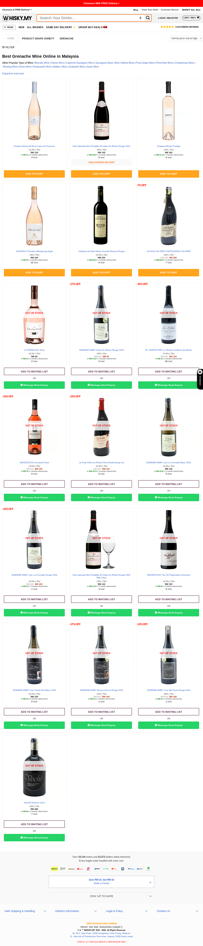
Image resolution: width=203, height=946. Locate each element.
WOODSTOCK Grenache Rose (34, 462)
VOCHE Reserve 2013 (34, 802)
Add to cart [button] (34, 174)
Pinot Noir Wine (164, 63)
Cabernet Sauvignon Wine (80, 63)
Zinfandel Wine (77, 66)
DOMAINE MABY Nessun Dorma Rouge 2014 (101, 690)
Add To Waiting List (34, 371)
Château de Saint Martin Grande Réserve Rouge (102, 251)
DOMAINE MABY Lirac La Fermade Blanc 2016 (168, 462)
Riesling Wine (10, 66)
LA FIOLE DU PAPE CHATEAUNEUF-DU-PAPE (169, 251)
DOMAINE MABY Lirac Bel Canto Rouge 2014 (168, 690)
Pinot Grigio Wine (145, 63)
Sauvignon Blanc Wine (108, 63)
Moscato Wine (41, 63)
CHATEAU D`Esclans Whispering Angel (34, 251)
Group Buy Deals (90, 27)
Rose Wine (25, 66)
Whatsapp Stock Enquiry (35, 385)
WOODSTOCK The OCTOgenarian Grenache (168, 575)
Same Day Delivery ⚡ (61, 27)
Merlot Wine (128, 63)
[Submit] (148, 18)
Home (10, 38)
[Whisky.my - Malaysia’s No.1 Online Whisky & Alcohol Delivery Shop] (17, 17)
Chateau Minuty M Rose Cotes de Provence (34, 146)
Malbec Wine (60, 66)
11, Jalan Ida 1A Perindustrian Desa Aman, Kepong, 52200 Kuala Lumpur (101, 936)
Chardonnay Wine (184, 63)
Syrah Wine (93, 66)
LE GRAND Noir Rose (34, 350)
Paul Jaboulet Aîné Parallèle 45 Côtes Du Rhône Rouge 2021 (101, 146)
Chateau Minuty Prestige (168, 146)
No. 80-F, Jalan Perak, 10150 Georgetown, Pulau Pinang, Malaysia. (102, 933)
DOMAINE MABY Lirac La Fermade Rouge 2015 (34, 575)
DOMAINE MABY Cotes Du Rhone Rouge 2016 (101, 350)
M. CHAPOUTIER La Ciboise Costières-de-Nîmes (168, 350)
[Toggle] (151, 896)
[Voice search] (140, 18)
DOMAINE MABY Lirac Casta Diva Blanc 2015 (34, 690)
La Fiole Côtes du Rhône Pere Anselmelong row (101, 462)
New (21, 27)
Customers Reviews (187, 27)
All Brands (35, 27)
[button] (9, 27)
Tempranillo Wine (42, 66)
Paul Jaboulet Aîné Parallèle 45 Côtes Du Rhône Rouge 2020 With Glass (101, 576)
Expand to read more (13, 73)
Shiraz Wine (57, 63)
